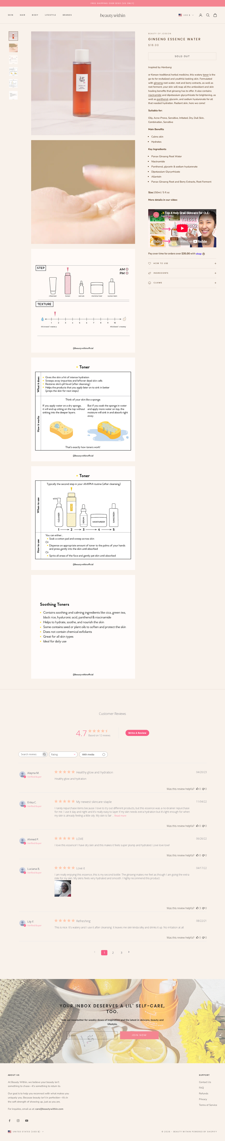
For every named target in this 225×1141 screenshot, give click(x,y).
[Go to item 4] (13, 71)
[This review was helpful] (197, 908)
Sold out (182, 56)
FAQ (201, 1087)
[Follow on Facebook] (9, 1120)
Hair (22, 15)
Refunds (203, 1093)
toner (206, 74)
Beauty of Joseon (159, 33)
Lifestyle (50, 15)
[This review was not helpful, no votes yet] (203, 789)
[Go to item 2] (13, 47)
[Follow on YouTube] (26, 1120)
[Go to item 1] (13, 36)
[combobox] (63, 754)
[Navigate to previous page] (96, 952)
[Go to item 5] (13, 83)
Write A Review (137, 732)
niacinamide (154, 95)
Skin (10, 15)
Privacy (203, 1099)
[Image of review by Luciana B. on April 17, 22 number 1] (63, 888)
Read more (120, 815)
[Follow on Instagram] (18, 1120)
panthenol (162, 99)
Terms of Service (208, 1105)
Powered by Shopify (204, 1131)
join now (139, 1035)
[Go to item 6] (13, 95)
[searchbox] (30, 754)
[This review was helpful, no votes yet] (197, 789)
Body (35, 15)
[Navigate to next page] (130, 952)
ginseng (158, 83)
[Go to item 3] (13, 59)
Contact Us (205, 1082)
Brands (67, 15)
